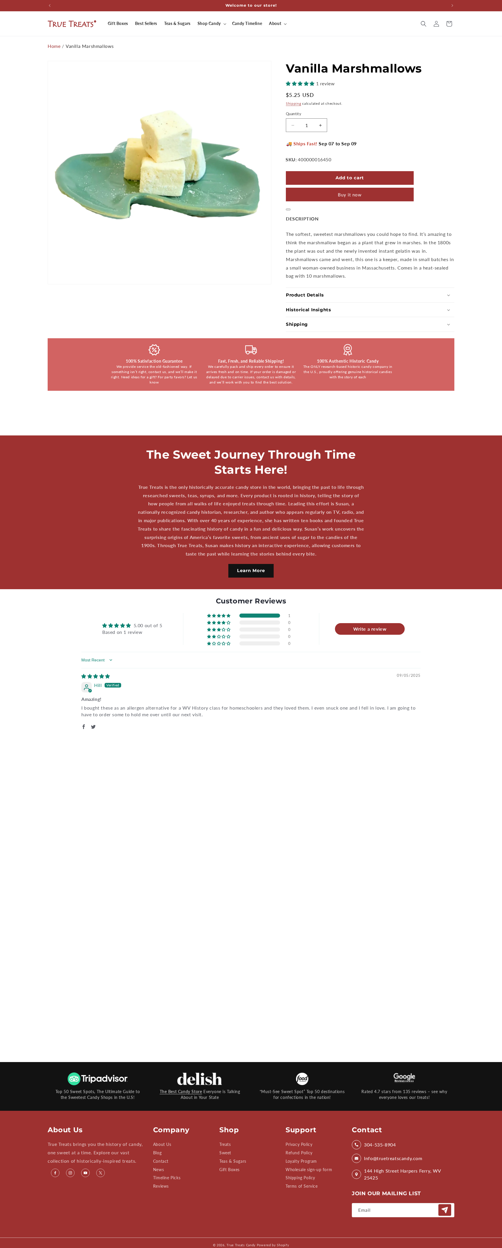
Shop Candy (209, 23)
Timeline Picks (166, 1177)
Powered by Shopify (273, 1245)
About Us (162, 1144)
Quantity (293, 113)
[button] (211, 23)
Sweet (225, 1152)
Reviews (161, 1186)
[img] (95, 676)
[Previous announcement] (49, 5)
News (158, 1169)
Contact (160, 1161)
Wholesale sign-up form (309, 1169)
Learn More (251, 570)
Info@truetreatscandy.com (393, 1158)
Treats (225, 1144)
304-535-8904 (380, 1144)
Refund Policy (299, 1152)
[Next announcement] (452, 5)
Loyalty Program (301, 1161)
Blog (157, 1152)
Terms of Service (302, 1186)
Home (54, 46)
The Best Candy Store (181, 1091)
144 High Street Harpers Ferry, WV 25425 (402, 1174)
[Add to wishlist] (288, 209)
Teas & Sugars (232, 1161)
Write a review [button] (369, 629)
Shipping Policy (300, 1177)
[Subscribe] (444, 1210)
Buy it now (350, 194)
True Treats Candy (241, 1245)
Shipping (293, 103)
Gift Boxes (229, 1169)
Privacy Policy (299, 1144)
